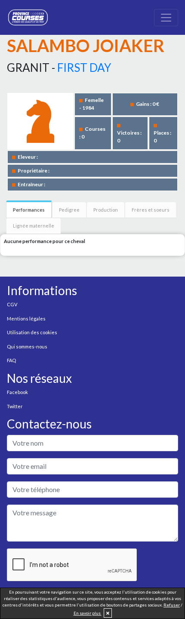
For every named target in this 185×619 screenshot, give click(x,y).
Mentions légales (26, 318)
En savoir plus (88, 613)
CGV (12, 304)
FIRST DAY (84, 67)
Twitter (15, 406)
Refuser (171, 604)
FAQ (11, 360)
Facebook (17, 392)
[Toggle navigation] (166, 17)
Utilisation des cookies (32, 332)
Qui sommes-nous (27, 346)
